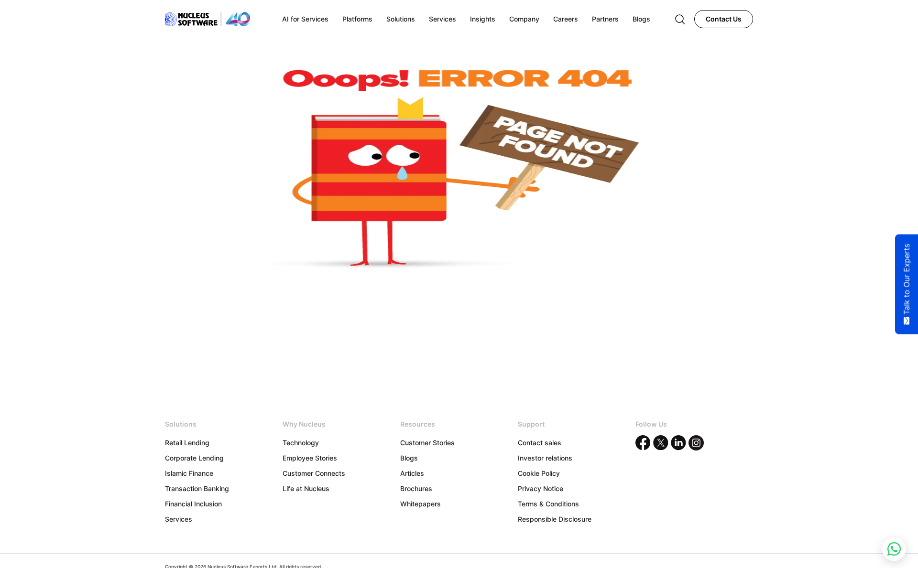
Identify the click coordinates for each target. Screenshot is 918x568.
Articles (412, 473)
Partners (605, 19)
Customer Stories (427, 443)
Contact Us (724, 19)
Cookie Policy (539, 473)
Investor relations (545, 458)
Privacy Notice (540, 488)
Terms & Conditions (548, 504)
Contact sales (539, 443)
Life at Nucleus (306, 488)
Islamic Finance (189, 473)
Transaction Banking (197, 488)
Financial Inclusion (193, 504)
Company (524, 19)
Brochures (416, 488)
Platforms (357, 19)
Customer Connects (314, 473)
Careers (565, 19)
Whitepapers (420, 504)
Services (178, 519)
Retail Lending (187, 443)
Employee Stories (310, 458)
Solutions (400, 19)
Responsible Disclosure (554, 519)
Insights (482, 19)
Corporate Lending (194, 458)
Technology (301, 443)
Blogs (409, 458)
